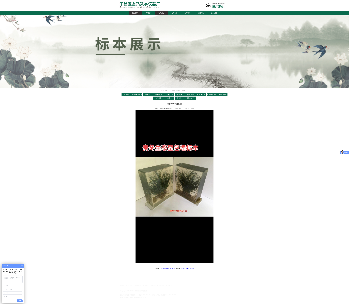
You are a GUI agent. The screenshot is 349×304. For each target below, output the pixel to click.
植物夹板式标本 (211, 94)
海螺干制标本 (158, 94)
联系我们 (214, 13)
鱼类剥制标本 (180, 94)
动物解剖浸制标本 (137, 94)
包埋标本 (126, 94)
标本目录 (174, 13)
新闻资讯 (201, 13)
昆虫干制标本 (169, 94)
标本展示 (161, 13)
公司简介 (148, 13)
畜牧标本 (169, 98)
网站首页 (135, 13)
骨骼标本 (148, 94)
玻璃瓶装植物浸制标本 (168, 268)
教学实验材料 (190, 98)
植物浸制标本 (222, 94)
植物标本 (158, 98)
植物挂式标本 (201, 94)
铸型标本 (179, 98)
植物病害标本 (190, 94)
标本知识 (187, 13)
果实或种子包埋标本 (187, 268)
